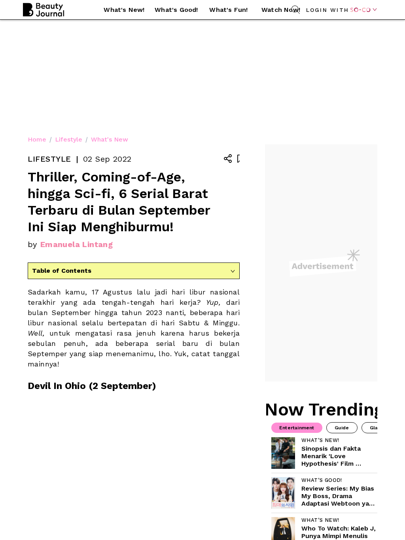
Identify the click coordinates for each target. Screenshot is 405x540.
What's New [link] (109, 139)
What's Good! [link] (176, 9)
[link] (324, 453)
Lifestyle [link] (68, 139)
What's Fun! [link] (228, 9)
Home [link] (37, 139)
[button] (124, 9)
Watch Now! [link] (280, 9)
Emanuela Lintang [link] (76, 244)
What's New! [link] (124, 9)
